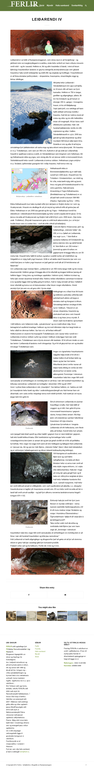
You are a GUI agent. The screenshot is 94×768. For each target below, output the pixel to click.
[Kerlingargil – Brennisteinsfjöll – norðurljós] (72, 616)
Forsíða (37, 649)
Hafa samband (40, 651)
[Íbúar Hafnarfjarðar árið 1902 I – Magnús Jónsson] (31, 616)
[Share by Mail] (65, 594)
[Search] (86, 5)
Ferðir (37, 646)
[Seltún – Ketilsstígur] (42, 616)
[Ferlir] (24, 5)
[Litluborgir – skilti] (11, 616)
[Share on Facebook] (29, 594)
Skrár (37, 656)
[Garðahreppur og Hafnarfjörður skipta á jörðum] (62, 616)
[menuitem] (34, 5)
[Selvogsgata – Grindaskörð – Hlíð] (83, 616)
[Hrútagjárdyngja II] (21, 616)
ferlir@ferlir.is (24, 751)
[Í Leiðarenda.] (47, 42)
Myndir (37, 654)
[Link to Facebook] (86, 765)
